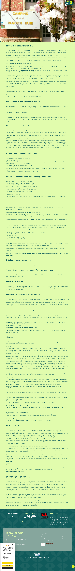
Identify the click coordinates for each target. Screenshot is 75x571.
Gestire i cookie (46, 557)
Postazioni (44, 536)
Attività (43, 538)
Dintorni (59, 535)
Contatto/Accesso (62, 536)
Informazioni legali (29, 557)
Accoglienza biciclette (47, 540)
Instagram (9, 464)
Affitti (43, 535)
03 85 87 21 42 (19, 325)
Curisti (58, 533)
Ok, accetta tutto (8, 563)
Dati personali (38, 557)
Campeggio (44, 533)
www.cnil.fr (9, 255)
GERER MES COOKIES (22, 469)
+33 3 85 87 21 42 (13, 542)
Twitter (8, 463)
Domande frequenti (62, 538)
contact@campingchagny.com (15, 243)
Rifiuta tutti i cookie (8, 565)
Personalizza (8, 567)
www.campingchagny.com (14, 57)
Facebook (9, 461)
